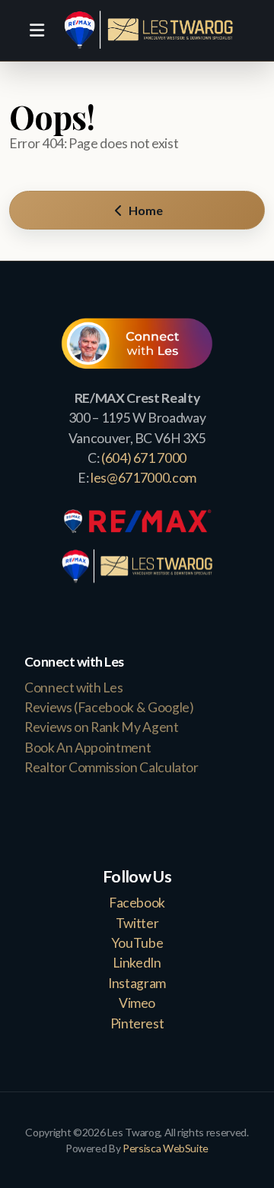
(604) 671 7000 (143, 458)
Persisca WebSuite (166, 1148)
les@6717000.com (143, 478)
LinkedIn (137, 963)
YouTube (137, 943)
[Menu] (36, 30)
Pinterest (137, 1023)
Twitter (137, 923)
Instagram (137, 983)
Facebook (137, 903)
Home (145, 210)
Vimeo (137, 1003)
